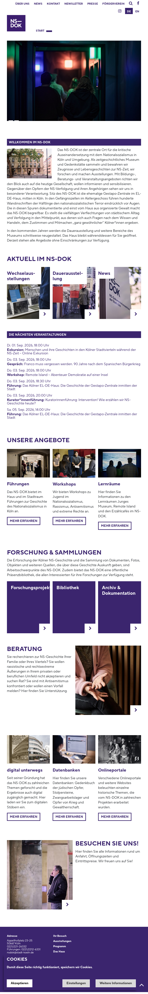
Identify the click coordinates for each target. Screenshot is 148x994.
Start (40, 31)
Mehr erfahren (23, 521)
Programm (59, 946)
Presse (92, 4)
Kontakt (53, 4)
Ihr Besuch (59, 936)
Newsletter (73, 4)
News (38, 4)
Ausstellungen (62, 941)
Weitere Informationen (116, 983)
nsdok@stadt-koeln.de (20, 952)
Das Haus (59, 951)
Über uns (22, 4)
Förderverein (113, 4)
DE (129, 11)
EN (137, 11)
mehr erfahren (115, 526)
